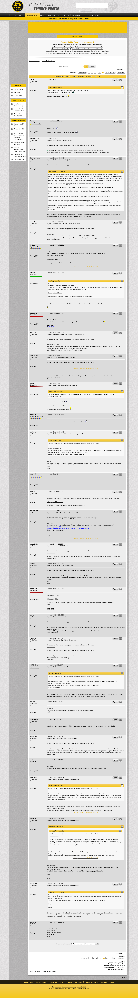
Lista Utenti (17, 92)
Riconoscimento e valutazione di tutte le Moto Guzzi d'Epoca (90, 51)
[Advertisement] (77, 27)
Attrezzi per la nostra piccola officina (90, 45)
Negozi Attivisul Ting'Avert (18, 115)
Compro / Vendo (93, 15)
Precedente (82, 72)
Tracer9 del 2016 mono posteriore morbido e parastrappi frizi (19, 136)
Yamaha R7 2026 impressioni (19, 130)
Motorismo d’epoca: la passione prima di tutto (89, 47)
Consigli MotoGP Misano (19, 125)
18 (99, 72)
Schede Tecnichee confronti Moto (19, 110)
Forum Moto (32, 15)
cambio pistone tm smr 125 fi (19, 143)
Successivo (121, 72)
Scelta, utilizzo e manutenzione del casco (65, 45)
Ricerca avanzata (86, 11)
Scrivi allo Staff (81, 987)
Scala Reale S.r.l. (60, 988)
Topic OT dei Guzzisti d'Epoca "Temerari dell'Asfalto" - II (86, 49)
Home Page (17, 15)
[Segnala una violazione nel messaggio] (120, 80)
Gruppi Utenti (18, 96)
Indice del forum (34, 61)
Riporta (115, 80)
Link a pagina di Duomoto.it (55, 502)
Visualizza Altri (19, 160)
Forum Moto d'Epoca (48, 61)
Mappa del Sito (56, 987)
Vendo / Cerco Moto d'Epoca (55, 530)
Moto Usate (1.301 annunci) (18, 105)
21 (110, 72)
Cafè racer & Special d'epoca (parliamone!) (59, 53)
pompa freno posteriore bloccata (20, 155)
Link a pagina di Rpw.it (53, 259)
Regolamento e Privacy (69, 987)
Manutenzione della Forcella (60, 49)
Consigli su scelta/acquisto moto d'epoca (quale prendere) (91, 53)
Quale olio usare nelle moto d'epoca (63, 47)
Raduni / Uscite (78, 15)
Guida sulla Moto (63, 15)
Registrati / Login (47, 15)
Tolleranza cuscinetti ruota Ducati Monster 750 (20, 149)
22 (114, 72)
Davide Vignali (71, 988)
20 (106, 72)
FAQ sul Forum (18, 89)
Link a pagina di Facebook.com (72, 917)
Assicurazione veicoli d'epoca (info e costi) (58, 51)
